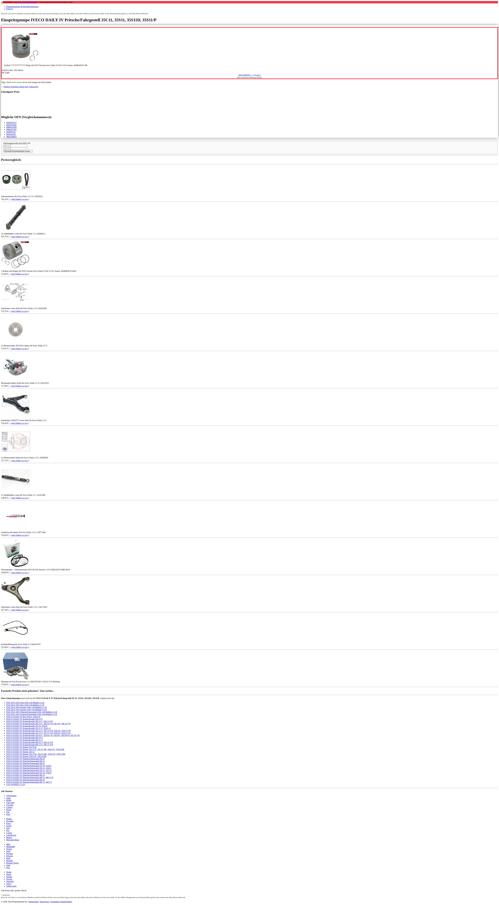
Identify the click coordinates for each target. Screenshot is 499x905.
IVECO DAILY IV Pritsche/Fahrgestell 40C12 (25, 780)
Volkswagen (11, 886)
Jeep (8, 828)
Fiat (7, 812)
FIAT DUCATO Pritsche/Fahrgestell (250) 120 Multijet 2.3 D (31, 712)
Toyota (9, 879)
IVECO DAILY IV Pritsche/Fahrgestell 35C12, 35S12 (28, 768)
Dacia (8, 810)
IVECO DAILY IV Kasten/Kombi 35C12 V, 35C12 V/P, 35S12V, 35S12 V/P (38, 731)
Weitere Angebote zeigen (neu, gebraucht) (21, 87)
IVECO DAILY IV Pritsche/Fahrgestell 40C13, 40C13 (28, 782)
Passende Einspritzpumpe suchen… (18, 151)
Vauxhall (10, 881)
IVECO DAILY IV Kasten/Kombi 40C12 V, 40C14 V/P (29, 742)
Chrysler (9, 805)
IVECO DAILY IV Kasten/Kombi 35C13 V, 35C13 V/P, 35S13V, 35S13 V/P (38, 733)
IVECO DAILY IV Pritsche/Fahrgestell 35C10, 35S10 (28, 766)
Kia (7, 830)
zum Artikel (20, 199)
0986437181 (11, 129)
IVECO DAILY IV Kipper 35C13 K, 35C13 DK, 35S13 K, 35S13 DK (35, 754)
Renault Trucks (12, 863)
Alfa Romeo (11, 796)
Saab (8, 865)
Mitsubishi (10, 846)
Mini (8, 844)
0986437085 (11, 127)
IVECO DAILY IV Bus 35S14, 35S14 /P (23, 717)
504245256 (11, 134)
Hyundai (9, 821)
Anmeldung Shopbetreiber (61, 902)
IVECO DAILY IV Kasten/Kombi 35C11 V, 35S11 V (28, 728)
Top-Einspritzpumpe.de (28, 2)
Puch (8, 858)
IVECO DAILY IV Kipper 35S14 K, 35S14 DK (26, 756)
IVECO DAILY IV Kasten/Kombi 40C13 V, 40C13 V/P (29, 745)
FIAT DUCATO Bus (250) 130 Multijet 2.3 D (25, 705)
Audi (8, 798)
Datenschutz (33, 902)
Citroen (9, 807)
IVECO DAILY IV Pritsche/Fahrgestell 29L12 (25, 761)
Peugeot (9, 854)
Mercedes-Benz (12, 840)
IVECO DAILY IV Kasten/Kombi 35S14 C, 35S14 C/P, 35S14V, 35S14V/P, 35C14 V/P (43, 735)
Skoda (8, 872)
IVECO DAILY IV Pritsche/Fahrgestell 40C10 (25, 775)
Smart (8, 874)
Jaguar (9, 826)
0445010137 (11, 122)
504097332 (11, 132)
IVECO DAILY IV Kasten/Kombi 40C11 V (24, 740)
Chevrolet (10, 803)
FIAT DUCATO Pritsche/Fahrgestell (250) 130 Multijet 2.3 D (31, 714)
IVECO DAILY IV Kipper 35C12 (20, 752)
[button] (249, 75)
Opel (8, 851)
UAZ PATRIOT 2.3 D (15, 784)
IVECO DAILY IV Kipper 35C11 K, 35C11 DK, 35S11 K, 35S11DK (35, 749)
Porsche (9, 856)
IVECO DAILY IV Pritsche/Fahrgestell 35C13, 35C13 (28, 770)
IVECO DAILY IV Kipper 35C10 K (21, 747)
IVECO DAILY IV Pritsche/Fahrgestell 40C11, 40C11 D (29, 777)
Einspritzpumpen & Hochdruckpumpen (22, 6)
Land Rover (11, 835)
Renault (9, 861)
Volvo (8, 884)
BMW (8, 800)
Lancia (9, 833)
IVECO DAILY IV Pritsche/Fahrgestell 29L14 (25, 763)
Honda (9, 819)
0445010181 (11, 125)
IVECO (9, 9)
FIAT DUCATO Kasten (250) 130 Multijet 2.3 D (26, 710)
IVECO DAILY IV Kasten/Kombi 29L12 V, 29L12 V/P (29, 721)
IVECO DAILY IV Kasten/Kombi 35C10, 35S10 (26, 726)
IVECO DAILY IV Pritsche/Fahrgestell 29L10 (25, 759)
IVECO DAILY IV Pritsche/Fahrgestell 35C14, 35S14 (28, 773)
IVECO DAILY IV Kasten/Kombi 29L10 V (24, 719)
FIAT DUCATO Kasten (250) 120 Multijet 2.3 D (26, 707)
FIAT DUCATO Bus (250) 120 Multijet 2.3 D (25, 703)
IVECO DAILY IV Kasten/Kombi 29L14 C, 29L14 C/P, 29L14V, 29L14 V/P (38, 724)
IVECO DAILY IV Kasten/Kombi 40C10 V (24, 738)
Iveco (8, 823)
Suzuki (9, 877)
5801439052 (11, 137)
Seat (8, 868)
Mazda (9, 837)
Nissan (9, 849)
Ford (8, 814)
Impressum (44, 902)
